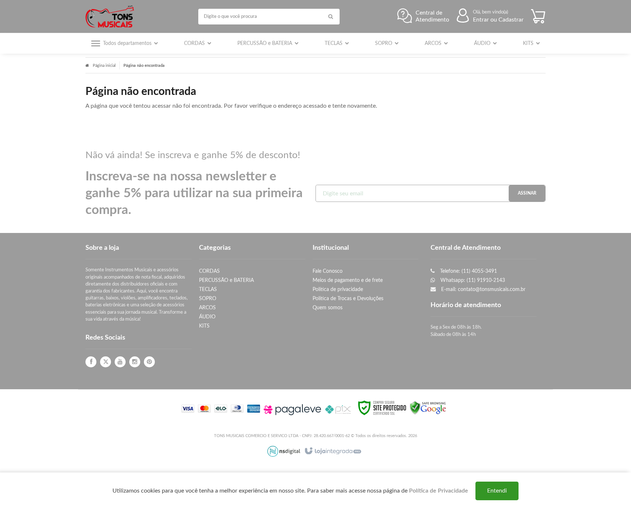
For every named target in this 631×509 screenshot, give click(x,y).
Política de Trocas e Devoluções (348, 298)
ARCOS (207, 307)
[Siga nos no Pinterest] (149, 362)
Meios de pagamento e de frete (348, 280)
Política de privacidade (338, 289)
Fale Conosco (328, 271)
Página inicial (104, 66)
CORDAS (209, 271)
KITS (204, 326)
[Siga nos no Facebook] (90, 362)
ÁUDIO (207, 316)
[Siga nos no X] (105, 362)
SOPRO (207, 298)
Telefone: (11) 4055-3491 (468, 271)
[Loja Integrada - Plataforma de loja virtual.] (332, 451)
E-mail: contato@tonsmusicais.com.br (482, 289)
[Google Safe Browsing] (428, 407)
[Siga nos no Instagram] (134, 362)
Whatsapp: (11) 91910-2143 (472, 280)
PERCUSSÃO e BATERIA (226, 280)
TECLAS (208, 289)
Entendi (497, 491)
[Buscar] (330, 16)
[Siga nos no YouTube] (120, 362)
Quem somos (328, 307)
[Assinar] (527, 193)
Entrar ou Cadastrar (498, 20)
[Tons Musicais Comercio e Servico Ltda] (111, 16)
